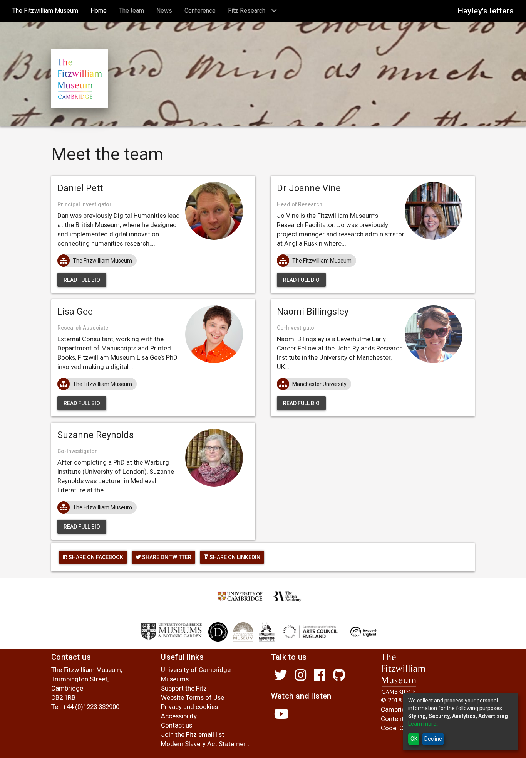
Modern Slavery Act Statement (205, 744)
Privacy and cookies (189, 707)
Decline (433, 739)
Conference (200, 10)
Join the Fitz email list (192, 734)
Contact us (176, 725)
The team (131, 10)
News (164, 10)
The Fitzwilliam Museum (48, 10)
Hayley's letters (486, 10)
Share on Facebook (95, 557)
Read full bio (82, 280)
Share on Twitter (166, 557)
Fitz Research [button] (247, 10)
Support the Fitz (184, 688)
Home (101, 10)
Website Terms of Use (192, 697)
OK (413, 739)
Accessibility (179, 716)
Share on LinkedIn (234, 557)
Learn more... (424, 724)
